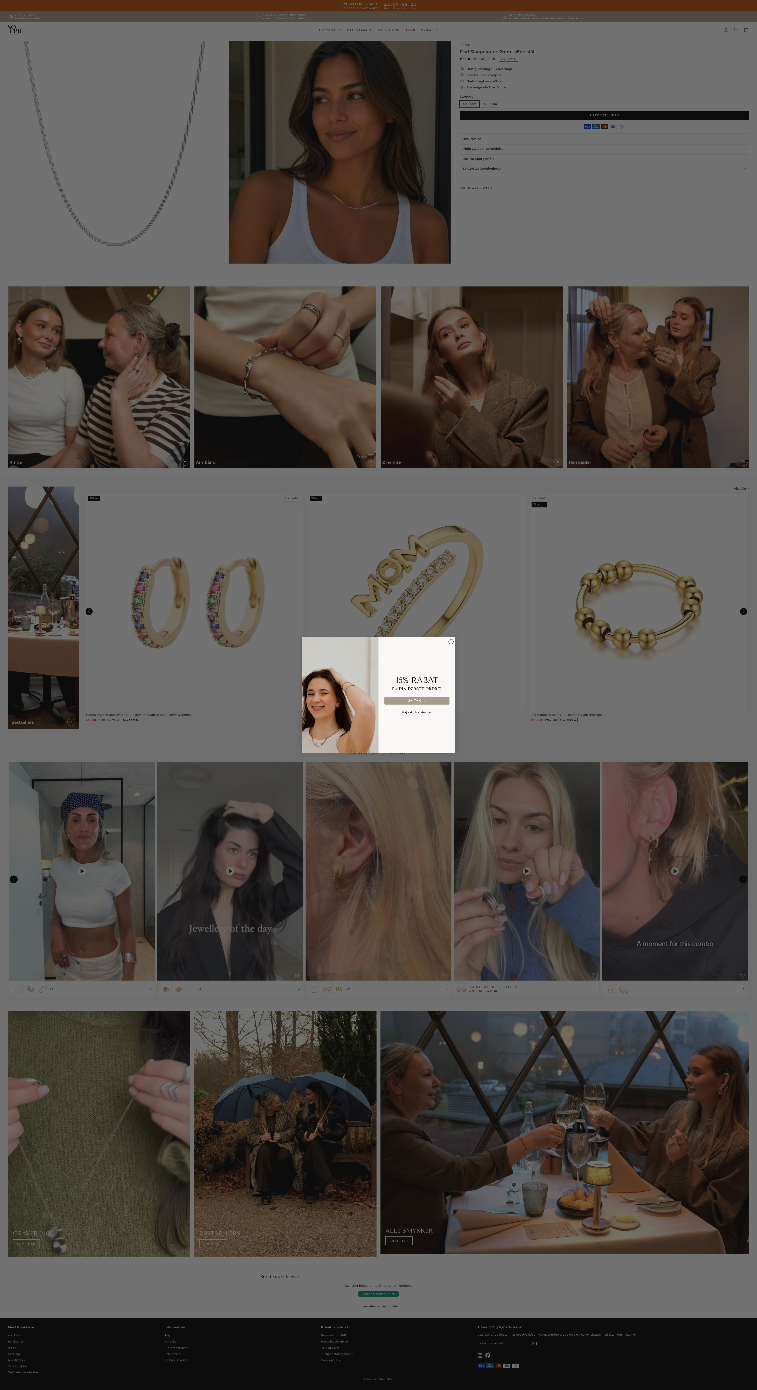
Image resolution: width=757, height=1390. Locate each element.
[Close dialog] (451, 641)
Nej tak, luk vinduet (417, 712)
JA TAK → (417, 700)
